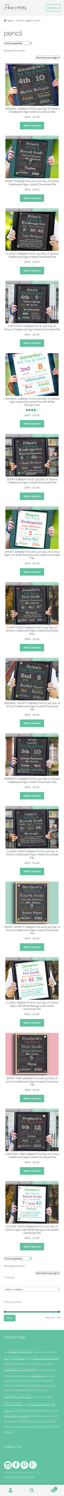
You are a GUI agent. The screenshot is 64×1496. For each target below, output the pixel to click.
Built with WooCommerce (19, 1476)
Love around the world (24, 1389)
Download (26, 1369)
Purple (25, 1404)
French (27, 1375)
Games (37, 1375)
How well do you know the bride (35, 1380)
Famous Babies (50, 1370)
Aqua (6, 1352)
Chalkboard (23, 1364)
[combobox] (32, 1289)
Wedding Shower (17, 1415)
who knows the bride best (18, 1426)
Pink (49, 1396)
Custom (11, 1368)
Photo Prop (41, 1397)
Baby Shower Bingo (41, 1352)
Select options (32, 125)
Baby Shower (20, 1351)
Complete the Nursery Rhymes (41, 1364)
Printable (13, 1403)
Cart (49, 1487)
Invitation (35, 1385)
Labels (7, 1389)
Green (46, 1376)
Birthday (19, 1358)
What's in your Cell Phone (38, 1421)
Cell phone (11, 1363)
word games (41, 1426)
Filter (9, 1317)
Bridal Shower (46, 1357)
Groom (52, 1376)
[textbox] (32, 1289)
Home (10, 20)
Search (32, 1490)
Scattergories (22, 1410)
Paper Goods (18, 1396)
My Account (10, 1490)
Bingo (8, 1358)
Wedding (55, 1410)
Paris (34, 1396)
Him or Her (10, 1380)
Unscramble (41, 1410)
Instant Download (16, 1385)
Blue (30, 1358)
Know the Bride (49, 1385)
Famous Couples (14, 1375)
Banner (53, 1351)
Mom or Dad (43, 1390)
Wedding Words (39, 1415)
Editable (39, 1369)
